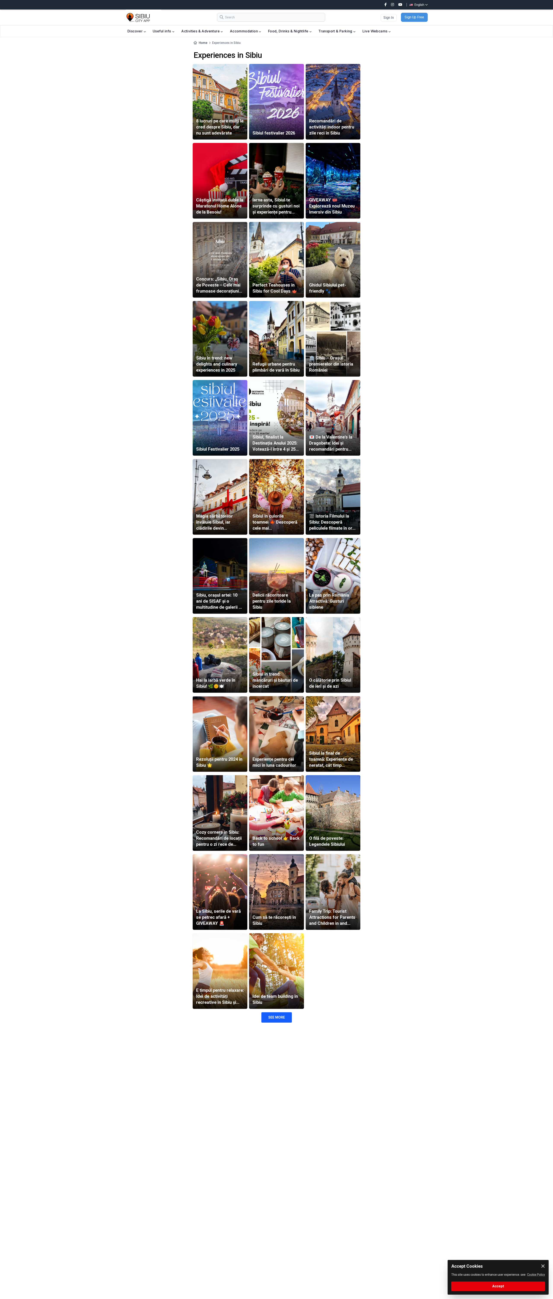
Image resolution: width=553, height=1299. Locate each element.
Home (203, 42)
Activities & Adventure (201, 31)
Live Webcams (375, 31)
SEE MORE (276, 1017)
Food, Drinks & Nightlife (288, 31)
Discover (135, 31)
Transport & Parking (335, 31)
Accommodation (244, 31)
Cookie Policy (536, 1274)
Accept (498, 1286)
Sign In (388, 18)
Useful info (162, 31)
